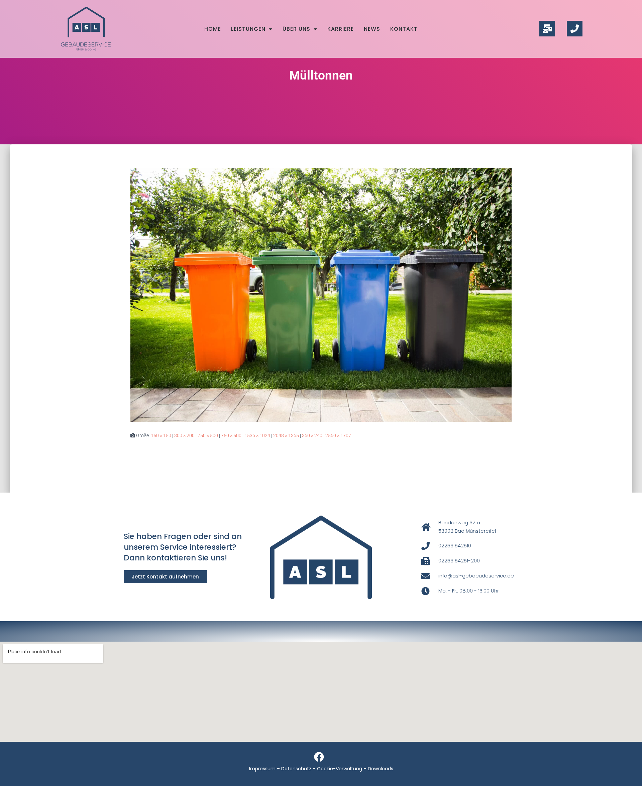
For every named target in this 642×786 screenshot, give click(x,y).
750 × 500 (208, 435)
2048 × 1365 (286, 435)
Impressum (262, 768)
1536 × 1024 (257, 435)
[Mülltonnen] (321, 294)
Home (212, 29)
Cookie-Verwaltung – (342, 768)
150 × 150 (161, 435)
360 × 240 (312, 435)
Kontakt (404, 29)
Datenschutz (296, 768)
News (372, 29)
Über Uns (296, 29)
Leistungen (248, 29)
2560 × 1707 (338, 435)
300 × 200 (184, 435)
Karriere (340, 29)
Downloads (380, 768)
